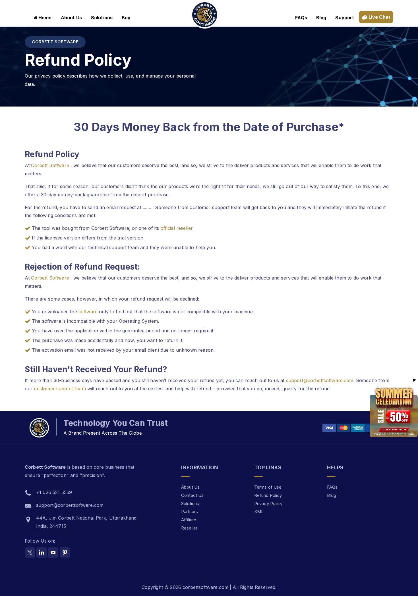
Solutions (102, 17)
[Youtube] (53, 552)
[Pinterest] (65, 552)
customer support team (60, 388)
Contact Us (192, 495)
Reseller (189, 528)
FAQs (301, 17)
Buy (126, 17)
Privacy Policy (268, 503)
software (88, 311)
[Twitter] (30, 552)
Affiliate (188, 519)
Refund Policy (268, 495)
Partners (189, 511)
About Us (71, 17)
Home (45, 17)
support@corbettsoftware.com (319, 380)
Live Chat (379, 17)
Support (344, 17)
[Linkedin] (41, 552)
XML (259, 511)
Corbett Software (51, 165)
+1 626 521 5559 (54, 492)
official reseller (177, 228)
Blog (321, 17)
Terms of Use (268, 487)
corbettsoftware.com (206, 587)
